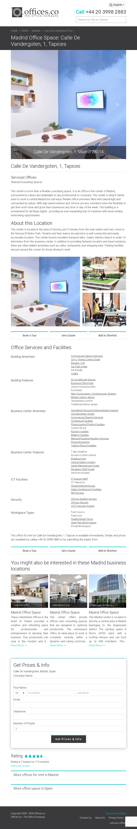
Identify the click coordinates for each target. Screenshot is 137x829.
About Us (100, 817)
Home (14, 31)
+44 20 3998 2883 (106, 12)
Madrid (36, 31)
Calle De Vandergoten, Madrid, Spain (34, 671)
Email (16, 699)
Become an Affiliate (116, 813)
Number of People (24, 723)
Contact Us (85, 817)
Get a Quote (68, 335)
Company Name (23, 675)
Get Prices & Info (68, 739)
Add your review (20, 765)
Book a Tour (29, 335)
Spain (25, 31)
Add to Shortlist (107, 335)
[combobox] (117, 5)
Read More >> (19, 645)
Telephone (19, 711)
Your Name (19, 687)
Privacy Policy (116, 817)
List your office (117, 823)
